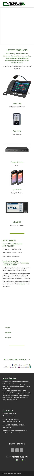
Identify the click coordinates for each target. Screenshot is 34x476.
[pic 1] (17, 207)
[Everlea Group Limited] (14, 3)
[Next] (29, 295)
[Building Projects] (17, 366)
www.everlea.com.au (19, 433)
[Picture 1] (17, 87)
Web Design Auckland (16, 473)
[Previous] (25, 295)
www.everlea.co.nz (21, 431)
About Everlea (9, 378)
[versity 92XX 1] (17, 177)
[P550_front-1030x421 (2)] (17, 149)
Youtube (7, 327)
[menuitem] (28, 3)
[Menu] (28, 3)
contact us (22, 284)
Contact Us (8, 410)
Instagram (8, 338)
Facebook (8, 333)
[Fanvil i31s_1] (17, 119)
